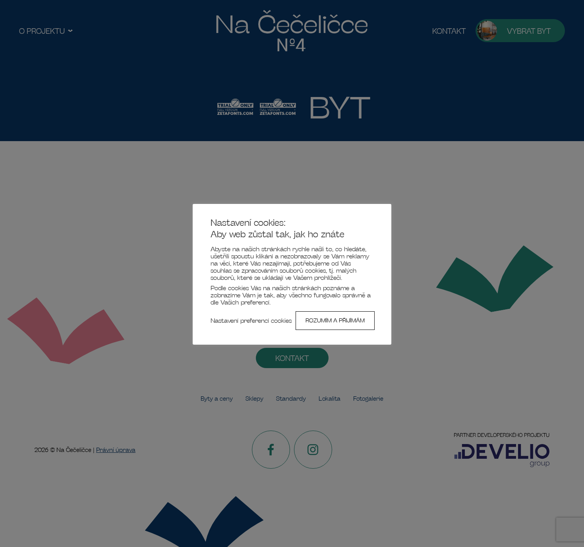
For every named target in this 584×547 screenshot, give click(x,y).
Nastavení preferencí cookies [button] (251, 320)
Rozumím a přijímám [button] (335, 320)
